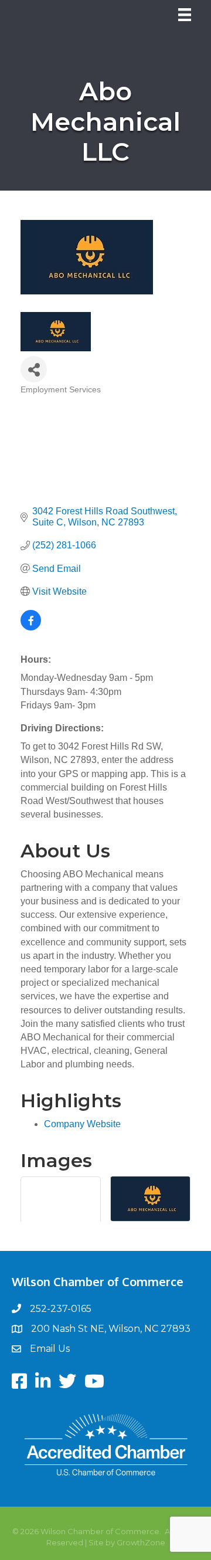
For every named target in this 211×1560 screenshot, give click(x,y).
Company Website (82, 1124)
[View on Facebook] (31, 627)
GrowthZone (141, 1542)
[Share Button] (34, 369)
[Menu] (184, 14)
